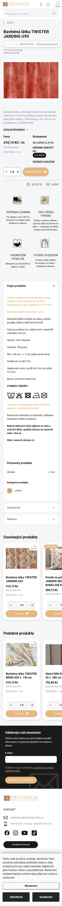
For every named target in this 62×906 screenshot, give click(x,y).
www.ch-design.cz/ (24, 440)
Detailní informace (14, 129)
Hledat (54, 14)
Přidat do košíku (33, 171)
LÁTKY (18, 490)
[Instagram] (15, 832)
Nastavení (31, 885)
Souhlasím (46, 897)
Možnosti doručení (43, 161)
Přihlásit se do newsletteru (21, 780)
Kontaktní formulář (21, 844)
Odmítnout (16, 897)
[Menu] (57, 4)
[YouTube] (24, 832)
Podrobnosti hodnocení (47, 44)
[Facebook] (6, 832)
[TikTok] (34, 832)
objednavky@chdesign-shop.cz (27, 817)
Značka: (11, 53)
